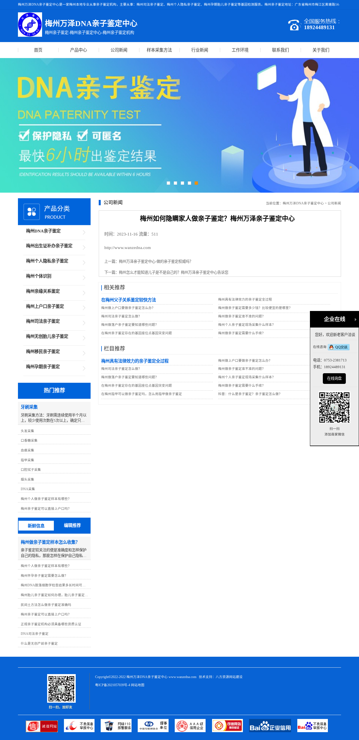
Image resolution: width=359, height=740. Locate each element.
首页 (38, 50)
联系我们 (280, 50)
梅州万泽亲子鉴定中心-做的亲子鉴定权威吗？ (156, 261)
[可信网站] (230, 731)
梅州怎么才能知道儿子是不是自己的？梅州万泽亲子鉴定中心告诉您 (173, 272)
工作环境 (240, 50)
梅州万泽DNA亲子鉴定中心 (303, 203)
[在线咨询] (338, 347)
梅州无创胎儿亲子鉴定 (47, 336)
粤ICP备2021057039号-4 (112, 685)
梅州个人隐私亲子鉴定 (47, 261)
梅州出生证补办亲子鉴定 (49, 245)
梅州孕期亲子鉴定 (43, 366)
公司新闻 (119, 50)
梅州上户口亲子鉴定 (45, 306)
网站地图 (137, 685)
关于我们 (320, 50)
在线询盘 (334, 378)
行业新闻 (199, 50)
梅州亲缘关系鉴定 (43, 291)
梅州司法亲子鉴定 (43, 321)
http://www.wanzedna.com (127, 247)
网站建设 (236, 677)
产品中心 (78, 50)
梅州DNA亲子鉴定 (43, 231)
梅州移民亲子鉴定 (43, 351)
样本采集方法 (159, 50)
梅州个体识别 (38, 276)
